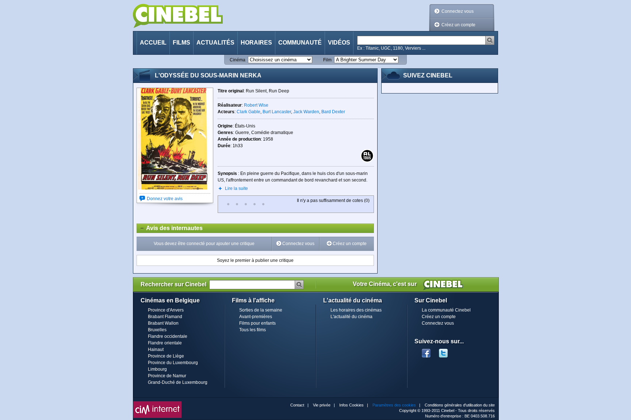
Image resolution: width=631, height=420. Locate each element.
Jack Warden (306, 111)
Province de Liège (166, 356)
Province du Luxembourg (173, 362)
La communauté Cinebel (446, 310)
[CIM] (157, 403)
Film (327, 59)
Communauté (300, 42)
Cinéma (237, 59)
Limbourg (157, 369)
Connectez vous (457, 11)
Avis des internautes (170, 228)
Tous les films (252, 329)
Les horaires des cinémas (356, 310)
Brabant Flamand (165, 316)
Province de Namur (167, 375)
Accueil (153, 42)
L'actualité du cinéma (351, 316)
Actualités (215, 42)
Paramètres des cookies (394, 405)
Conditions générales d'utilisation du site (460, 405)
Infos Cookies (351, 405)
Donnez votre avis (165, 198)
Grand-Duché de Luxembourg (177, 382)
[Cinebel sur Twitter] (447, 351)
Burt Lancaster (277, 111)
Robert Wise (256, 105)
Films (181, 42)
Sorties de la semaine (260, 310)
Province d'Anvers (166, 310)
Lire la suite (236, 188)
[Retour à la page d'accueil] (178, 16)
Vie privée (321, 405)
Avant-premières (255, 316)
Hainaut (156, 349)
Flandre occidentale (167, 336)
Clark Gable (248, 111)
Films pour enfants (257, 323)
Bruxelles (157, 329)
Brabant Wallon (163, 323)
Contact (297, 405)
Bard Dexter (333, 111)
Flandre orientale (165, 342)
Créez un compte (458, 24)
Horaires (256, 42)
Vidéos (339, 42)
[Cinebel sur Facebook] (426, 351)
